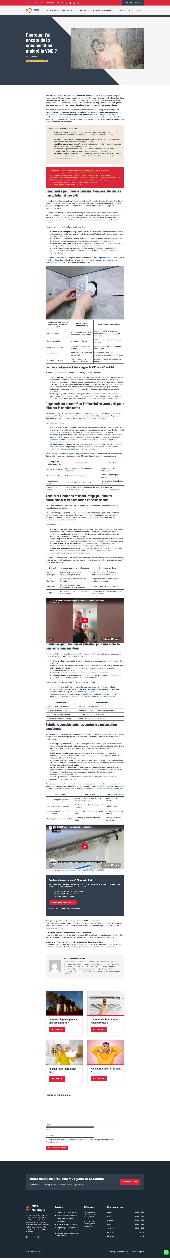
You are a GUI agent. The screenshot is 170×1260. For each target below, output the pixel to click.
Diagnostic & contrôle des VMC (37, 61)
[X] (78, 3)
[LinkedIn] (74, 3)
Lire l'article (57, 1029)
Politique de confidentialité (119, 1252)
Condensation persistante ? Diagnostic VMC (66, 185)
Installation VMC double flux (67, 1215)
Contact (139, 10)
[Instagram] (70, 3)
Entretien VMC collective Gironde (67, 894)
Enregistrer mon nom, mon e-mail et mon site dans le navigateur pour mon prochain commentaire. (80, 1141)
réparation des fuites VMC (61, 442)
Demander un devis (133, 3)
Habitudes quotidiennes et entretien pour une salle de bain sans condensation (79, 180)
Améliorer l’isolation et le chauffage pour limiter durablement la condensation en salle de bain (85, 178)
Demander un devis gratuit (63, 903)
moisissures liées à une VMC (71, 870)
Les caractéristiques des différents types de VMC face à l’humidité (74, 173)
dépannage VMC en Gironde (83, 449)
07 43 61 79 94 (33, 3)
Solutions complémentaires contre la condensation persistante (73, 182)
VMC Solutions (38, 1208)
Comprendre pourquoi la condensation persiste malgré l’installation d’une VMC (79, 171)
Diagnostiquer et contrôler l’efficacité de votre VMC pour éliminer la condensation (80, 175)
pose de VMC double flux (112, 789)
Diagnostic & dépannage (102, 10)
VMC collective (67, 10)
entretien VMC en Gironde (86, 692)
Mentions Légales (138, 1252)
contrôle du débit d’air (55, 262)
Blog (130, 10)
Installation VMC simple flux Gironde (68, 891)
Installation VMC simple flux (67, 1212)
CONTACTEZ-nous (130, 1182)
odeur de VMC (110, 696)
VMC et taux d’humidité (94, 870)
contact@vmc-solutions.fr (53, 3)
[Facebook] (67, 3)
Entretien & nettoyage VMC (67, 1224)
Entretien (83, 10)
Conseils (121, 10)
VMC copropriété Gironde (64, 896)
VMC (36, 10)
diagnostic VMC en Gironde (108, 258)
